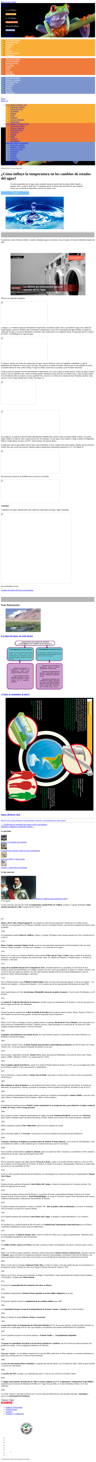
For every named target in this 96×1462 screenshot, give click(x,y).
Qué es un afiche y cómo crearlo (13, 859)
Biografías (9, 34)
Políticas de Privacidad (14, 1407)
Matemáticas (10, 55)
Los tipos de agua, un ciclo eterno (17, 636)
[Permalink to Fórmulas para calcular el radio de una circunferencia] (4, 849)
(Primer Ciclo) (5, 820)
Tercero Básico (61, 820)
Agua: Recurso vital (10, 814)
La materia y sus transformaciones (45, 820)
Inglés (8, 49)
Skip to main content (8, 2)
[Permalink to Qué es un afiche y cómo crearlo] (4, 857)
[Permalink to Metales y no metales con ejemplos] (4, 840)
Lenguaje (9, 51)
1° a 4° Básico (16, 105)
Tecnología (10, 44)
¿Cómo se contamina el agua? (15, 694)
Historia (8, 47)
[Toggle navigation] (2, 97)
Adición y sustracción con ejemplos (14, 868)
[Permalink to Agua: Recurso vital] (49, 810)
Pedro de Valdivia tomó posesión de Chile (51, 899)
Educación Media (17, 143)
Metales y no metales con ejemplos (14, 842)
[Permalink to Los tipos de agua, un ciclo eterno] (23, 631)
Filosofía (9, 86)
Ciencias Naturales (12, 53)
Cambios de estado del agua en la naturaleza (17, 590)
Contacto (9, 1412)
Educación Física (12, 42)
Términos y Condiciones (15, 1414)
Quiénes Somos (11, 1410)
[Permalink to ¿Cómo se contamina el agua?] (35, 690)
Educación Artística (13, 40)
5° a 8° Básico (17, 124)
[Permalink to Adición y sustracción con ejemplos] (4, 865)
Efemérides (10, 36)
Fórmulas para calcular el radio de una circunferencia (20, 851)
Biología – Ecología (13, 80)
